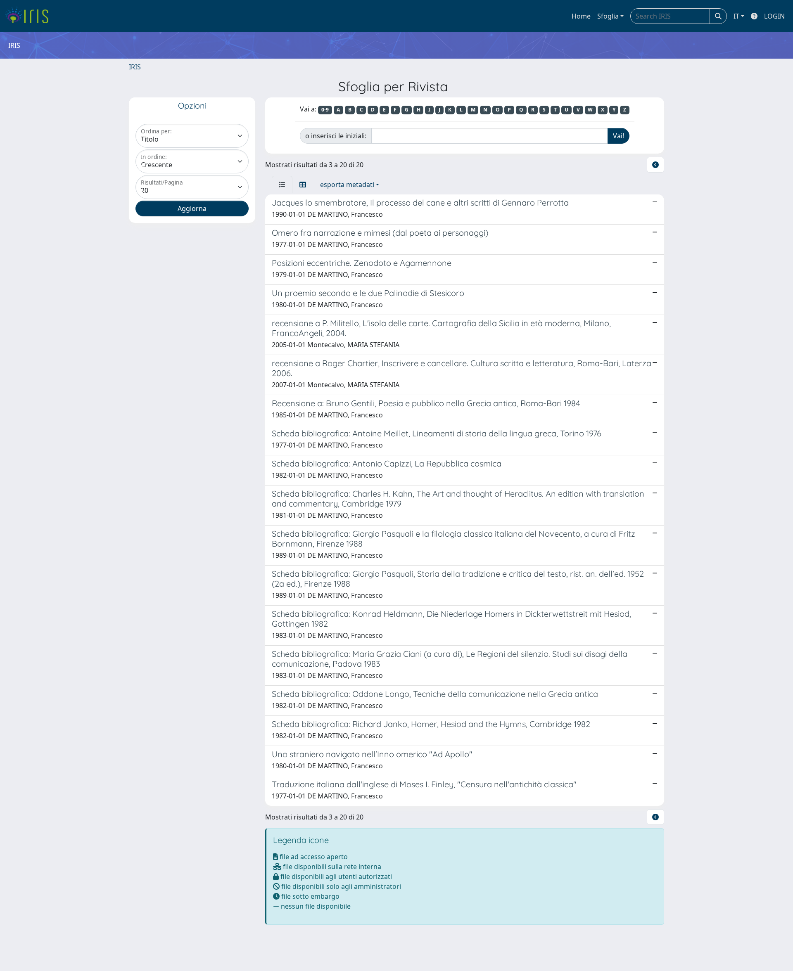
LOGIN (774, 16)
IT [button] (736, 16)
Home (581, 16)
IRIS (135, 66)
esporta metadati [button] (347, 184)
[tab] (282, 184)
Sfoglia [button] (608, 16)
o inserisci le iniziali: (335, 135)
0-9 (325, 109)
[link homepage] (30, 16)
